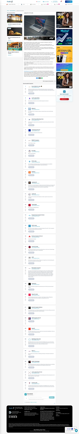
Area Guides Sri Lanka (46, 420)
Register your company (33, 402)
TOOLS (57, 4)
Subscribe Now (58, 410)
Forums (36, 408)
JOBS (24, 4)
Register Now (57, 415)
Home (8, 10)
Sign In (45, 1)
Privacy (21, 407)
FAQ (15, 408)
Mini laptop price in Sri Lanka (28, 71)
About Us (17, 408)
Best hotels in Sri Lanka (45, 413)
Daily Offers (26, 408)
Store (32, 408)
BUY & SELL (34, 4)
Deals (30, 408)
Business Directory (26, 409)
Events (29, 408)
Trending (31, 409)
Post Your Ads (68, 1)
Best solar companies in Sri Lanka (47, 414)
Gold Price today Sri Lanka (45, 419)
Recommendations (12, 10)
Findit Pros (50, 419)
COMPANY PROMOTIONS (12, 4)
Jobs (34, 408)
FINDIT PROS (45, 4)
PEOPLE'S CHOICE (69, 4)
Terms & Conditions (17, 407)
